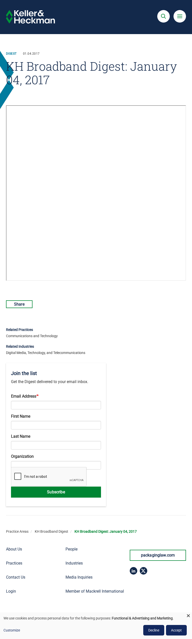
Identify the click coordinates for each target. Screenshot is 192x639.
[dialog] (96, 625)
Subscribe (56, 492)
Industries (74, 563)
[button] (163, 16)
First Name (20, 416)
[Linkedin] (133, 571)
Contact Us (15, 577)
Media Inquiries (79, 577)
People (72, 549)
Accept (176, 630)
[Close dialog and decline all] (188, 615)
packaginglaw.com (158, 555)
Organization (22, 456)
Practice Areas (17, 531)
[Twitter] (143, 571)
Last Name (20, 436)
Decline (153, 630)
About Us (14, 549)
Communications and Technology (32, 336)
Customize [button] (12, 630)
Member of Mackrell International (95, 591)
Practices (14, 563)
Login (11, 591)
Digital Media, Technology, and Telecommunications (45, 353)
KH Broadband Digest (51, 531)
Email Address (23, 396)
